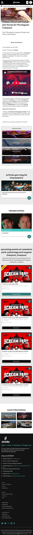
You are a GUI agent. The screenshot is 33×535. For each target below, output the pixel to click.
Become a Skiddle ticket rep (7, 508)
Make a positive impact (18, 476)
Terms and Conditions (6, 484)
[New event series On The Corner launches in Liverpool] (16, 186)
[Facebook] (14, 523)
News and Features (9, 6)
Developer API (5, 504)
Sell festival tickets (6, 516)
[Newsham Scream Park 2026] (16, 274)
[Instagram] (11, 523)
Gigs (3, 445)
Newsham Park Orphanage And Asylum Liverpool (15, 285)
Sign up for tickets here (9, 109)
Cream (4, 56)
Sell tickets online (5, 512)
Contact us (4, 495)
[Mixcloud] (8, 523)
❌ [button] (29, 534)
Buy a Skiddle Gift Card (7, 517)
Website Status (5, 502)
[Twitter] (2, 523)
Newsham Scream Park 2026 (10, 284)
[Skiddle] (5, 439)
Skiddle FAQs (4, 514)
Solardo (26, 104)
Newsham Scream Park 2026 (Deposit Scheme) (15, 317)
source (16, 50)
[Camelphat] (16, 222)
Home (3, 482)
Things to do (26, 445)
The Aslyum (27, 53)
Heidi (14, 101)
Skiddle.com (16, 2)
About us (4, 492)
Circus (11, 56)
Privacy (3, 486)
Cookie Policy (5, 488)
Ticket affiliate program (7, 506)
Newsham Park (8, 62)
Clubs (9, 445)
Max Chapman (6, 103)
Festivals (17, 445)
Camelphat (25, 100)
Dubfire (12, 100)
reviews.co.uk (16, 458)
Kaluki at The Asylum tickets (18, 111)
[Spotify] (5, 523)
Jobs (3, 497)
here (18, 533)
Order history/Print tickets (7, 494)
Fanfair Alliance (14, 473)
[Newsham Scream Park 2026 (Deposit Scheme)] (16, 307)
